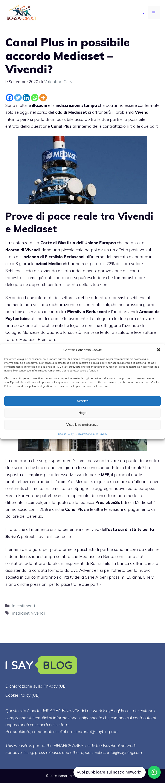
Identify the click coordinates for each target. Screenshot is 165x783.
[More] (43, 97)
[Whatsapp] (34, 97)
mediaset (20, 613)
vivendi (38, 613)
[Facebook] (9, 97)
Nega (82, 413)
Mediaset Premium (37, 339)
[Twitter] (18, 97)
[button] (158, 350)
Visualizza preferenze (82, 425)
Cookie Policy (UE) (22, 695)
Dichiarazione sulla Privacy (91, 433)
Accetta (83, 401)
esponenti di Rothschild (88, 563)
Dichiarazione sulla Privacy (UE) (36, 686)
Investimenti (23, 605)
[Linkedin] (26, 97)
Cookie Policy (65, 433)
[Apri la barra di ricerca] (142, 12)
